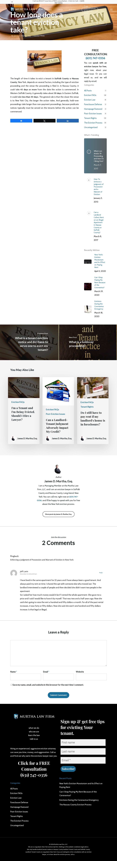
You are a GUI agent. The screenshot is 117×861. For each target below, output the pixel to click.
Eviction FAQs (39, 36)
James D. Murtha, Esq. (22, 36)
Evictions (48, 9)
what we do (34, 728)
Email (46, 671)
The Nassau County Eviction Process (75, 804)
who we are (34, 731)
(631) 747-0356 (95, 58)
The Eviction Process (93, 122)
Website (80, 671)
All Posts (88, 90)
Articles (72, 9)
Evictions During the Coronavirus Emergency (79, 800)
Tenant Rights (90, 118)
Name (13, 671)
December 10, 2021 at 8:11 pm (28, 574)
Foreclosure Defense (93, 104)
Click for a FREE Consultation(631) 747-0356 (34, 769)
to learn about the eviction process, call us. (62, 854)
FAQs (60, 9)
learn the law (34, 735)
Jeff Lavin (24, 571)
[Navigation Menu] (111, 9)
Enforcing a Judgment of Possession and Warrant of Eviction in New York (41, 560)
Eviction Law (89, 99)
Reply (101, 572)
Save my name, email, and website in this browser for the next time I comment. (48, 685)
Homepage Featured (93, 109)
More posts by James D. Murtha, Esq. (58, 514)
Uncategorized (90, 127)
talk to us (34, 739)
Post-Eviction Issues (93, 113)
